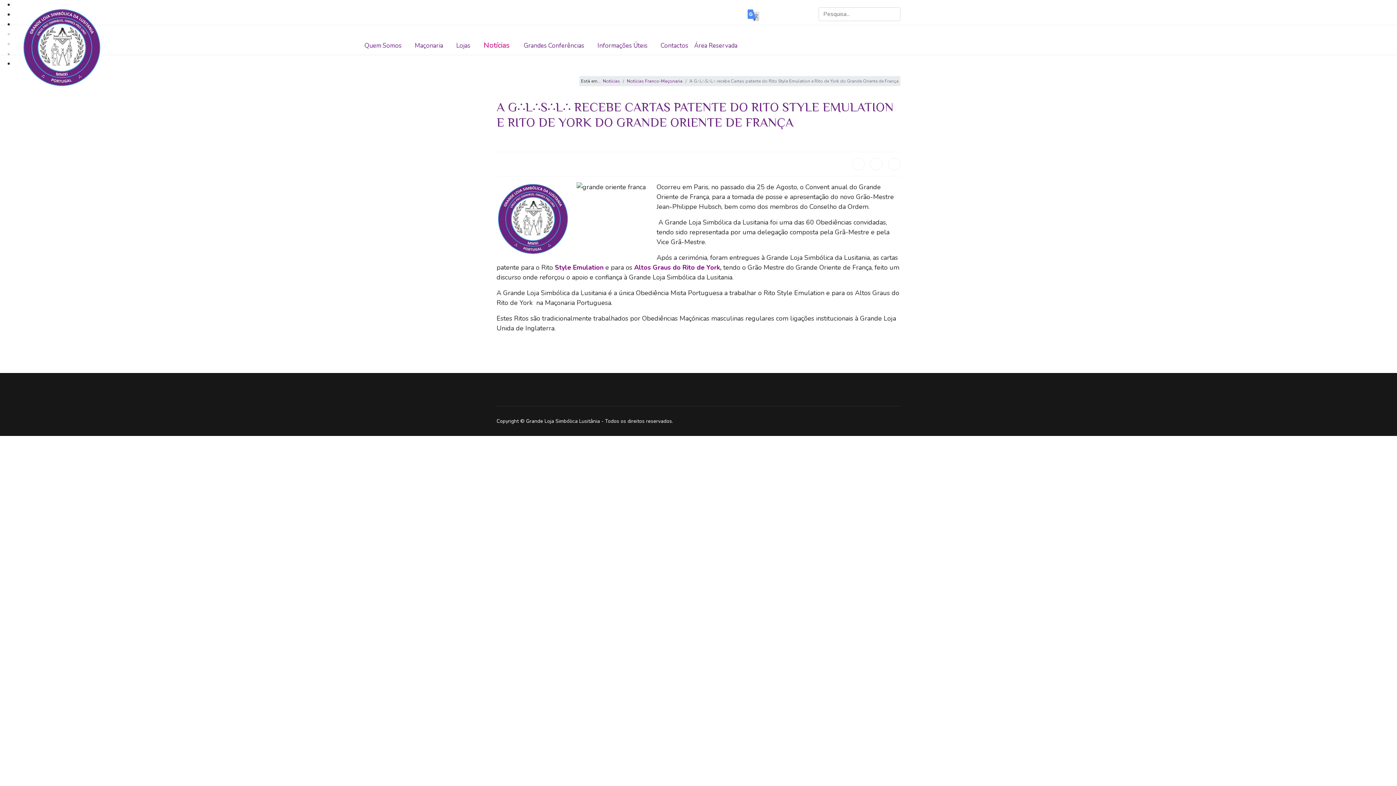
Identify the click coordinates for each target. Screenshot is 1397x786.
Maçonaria (429, 45)
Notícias (496, 45)
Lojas (463, 45)
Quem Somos (383, 45)
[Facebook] (858, 164)
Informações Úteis (622, 45)
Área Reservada (715, 45)
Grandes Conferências (554, 45)
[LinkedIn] (894, 164)
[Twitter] (876, 164)
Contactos (674, 45)
